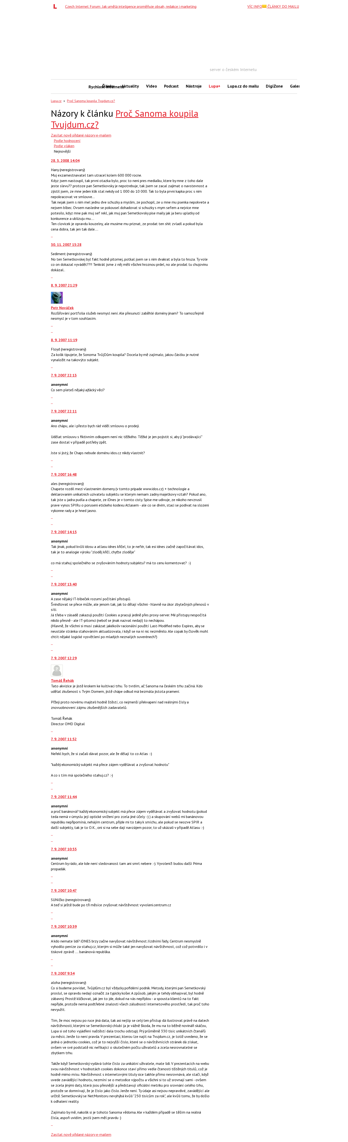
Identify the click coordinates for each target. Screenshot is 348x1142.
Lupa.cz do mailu (243, 86)
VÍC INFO (254, 6)
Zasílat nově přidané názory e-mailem (81, 135)
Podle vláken (64, 145)
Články (108, 86)
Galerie (296, 86)
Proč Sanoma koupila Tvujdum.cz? (91, 101)
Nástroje (194, 86)
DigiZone (274, 86)
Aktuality (130, 86)
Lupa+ (214, 86)
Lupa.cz (56, 101)
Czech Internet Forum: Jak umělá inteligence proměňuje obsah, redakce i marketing (130, 6)
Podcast (171, 86)
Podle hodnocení (67, 140)
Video (151, 86)
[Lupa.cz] (56, 6)
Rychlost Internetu (93, 86)
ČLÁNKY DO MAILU (283, 6)
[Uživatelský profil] (57, 302)
